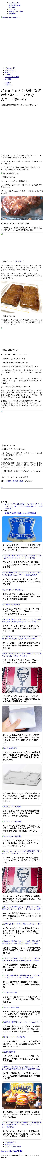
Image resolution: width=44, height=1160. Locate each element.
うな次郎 (18, 261)
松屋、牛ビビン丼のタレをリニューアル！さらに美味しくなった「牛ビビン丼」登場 (21, 661)
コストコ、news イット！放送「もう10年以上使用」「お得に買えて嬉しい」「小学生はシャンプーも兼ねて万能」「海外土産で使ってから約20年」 (21, 756)
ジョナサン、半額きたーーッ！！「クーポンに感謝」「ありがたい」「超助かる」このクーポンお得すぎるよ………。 (21, 611)
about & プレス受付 (16, 11)
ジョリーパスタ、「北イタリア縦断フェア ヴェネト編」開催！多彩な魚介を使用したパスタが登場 (21, 645)
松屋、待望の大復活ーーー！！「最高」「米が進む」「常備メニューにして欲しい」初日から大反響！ (21, 1058)
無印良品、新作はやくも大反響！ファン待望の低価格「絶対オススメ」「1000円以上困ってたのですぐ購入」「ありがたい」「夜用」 (21, 1029)
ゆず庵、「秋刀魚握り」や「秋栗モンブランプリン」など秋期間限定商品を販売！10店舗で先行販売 (21, 1075)
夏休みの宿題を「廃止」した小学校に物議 (20, 513)
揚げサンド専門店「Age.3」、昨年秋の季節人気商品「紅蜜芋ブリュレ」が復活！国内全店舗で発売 (22, 950)
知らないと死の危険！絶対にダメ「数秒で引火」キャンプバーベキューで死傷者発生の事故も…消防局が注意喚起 (24, 506)
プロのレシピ (14, 3)
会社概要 (12, 13)
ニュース (12, 9)
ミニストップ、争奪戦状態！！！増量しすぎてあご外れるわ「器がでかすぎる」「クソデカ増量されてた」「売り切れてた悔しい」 (21, 828)
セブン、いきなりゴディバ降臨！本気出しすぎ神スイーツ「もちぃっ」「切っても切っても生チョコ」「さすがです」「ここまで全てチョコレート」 (21, 932)
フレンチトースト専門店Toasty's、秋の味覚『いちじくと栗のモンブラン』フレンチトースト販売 (21, 564)
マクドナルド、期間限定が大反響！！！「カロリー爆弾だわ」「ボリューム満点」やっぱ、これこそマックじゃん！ (21, 843)
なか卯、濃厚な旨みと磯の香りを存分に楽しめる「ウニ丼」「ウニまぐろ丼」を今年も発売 (21, 984)
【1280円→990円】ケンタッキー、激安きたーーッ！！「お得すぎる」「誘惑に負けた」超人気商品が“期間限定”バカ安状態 (22, 698)
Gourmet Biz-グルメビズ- (12, 1151)
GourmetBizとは (10, 1142)
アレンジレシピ (14, 5)
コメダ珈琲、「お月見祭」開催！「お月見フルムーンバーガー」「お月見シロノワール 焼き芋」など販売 (21, 1114)
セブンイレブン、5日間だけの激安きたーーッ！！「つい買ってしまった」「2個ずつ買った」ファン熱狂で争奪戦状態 (22, 596)
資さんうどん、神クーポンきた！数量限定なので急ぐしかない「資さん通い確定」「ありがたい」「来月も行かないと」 (21, 813)
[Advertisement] (22, 42)
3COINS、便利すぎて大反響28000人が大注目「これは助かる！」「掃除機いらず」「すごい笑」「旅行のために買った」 (21, 1014)
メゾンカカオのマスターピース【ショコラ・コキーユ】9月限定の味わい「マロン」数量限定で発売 (22, 581)
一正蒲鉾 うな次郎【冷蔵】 (14, 481)
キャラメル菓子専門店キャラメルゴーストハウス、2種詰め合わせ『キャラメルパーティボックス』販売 (22, 915)
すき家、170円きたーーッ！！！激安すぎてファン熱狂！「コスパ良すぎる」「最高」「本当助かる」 (22, 999)
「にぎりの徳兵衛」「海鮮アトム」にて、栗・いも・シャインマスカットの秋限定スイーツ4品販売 (21, 967)
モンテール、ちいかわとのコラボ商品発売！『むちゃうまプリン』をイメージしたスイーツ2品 (21, 860)
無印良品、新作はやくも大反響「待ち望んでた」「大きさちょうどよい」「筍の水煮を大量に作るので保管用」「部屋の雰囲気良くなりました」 (21, 797)
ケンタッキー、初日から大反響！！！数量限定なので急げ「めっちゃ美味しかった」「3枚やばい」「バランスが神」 (22, 898)
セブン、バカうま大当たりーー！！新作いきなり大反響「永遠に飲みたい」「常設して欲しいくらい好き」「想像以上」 (21, 1133)
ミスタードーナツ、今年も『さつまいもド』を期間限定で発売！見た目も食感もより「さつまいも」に (21, 628)
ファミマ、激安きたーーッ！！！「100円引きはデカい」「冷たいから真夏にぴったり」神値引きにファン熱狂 (22, 1043)
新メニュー (13, 7)
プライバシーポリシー (13, 1146)
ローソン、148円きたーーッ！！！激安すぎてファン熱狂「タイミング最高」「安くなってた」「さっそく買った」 (22, 547)
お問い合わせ (10, 1144)
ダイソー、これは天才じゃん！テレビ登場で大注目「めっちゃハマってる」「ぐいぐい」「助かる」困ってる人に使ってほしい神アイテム (21, 738)
